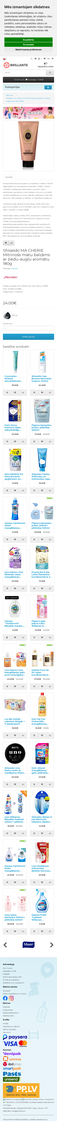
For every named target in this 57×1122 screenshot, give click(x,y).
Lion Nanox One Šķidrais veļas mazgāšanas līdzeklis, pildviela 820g (15, 577)
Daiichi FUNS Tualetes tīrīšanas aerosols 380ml (41, 919)
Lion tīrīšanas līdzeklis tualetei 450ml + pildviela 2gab (14, 821)
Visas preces (8, 1010)
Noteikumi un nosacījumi (13, 983)
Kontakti (6, 991)
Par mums (7, 968)
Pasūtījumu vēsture (11, 1026)
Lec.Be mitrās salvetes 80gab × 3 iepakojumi (15, 721)
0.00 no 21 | (29, 80)
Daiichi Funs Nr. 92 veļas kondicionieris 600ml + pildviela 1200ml (41, 675)
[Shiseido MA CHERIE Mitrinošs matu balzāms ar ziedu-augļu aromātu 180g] (28, 145)
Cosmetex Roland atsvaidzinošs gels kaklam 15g (14, 380)
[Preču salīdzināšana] (49, 59)
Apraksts (9, 177)
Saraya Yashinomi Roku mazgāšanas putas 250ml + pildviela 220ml (15, 871)
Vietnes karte (8, 1016)
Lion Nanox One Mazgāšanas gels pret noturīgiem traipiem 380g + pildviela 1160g (15, 675)
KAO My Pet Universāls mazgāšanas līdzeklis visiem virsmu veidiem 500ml (41, 725)
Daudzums (7, 323)
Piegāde (6, 974)
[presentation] (5, 945)
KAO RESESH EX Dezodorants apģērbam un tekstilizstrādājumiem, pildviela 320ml (18, 479)
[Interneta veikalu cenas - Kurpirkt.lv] (37, 1099)
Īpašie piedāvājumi (11, 1013)
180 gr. (15, 315)
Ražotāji (6, 1007)
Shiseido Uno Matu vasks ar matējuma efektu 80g (15, 772)
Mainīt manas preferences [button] (28, 49)
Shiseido (14, 268)
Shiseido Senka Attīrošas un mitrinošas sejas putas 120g (41, 478)
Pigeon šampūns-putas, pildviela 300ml (42, 427)
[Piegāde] (35, 59)
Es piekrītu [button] (28, 39)
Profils (5, 1023)
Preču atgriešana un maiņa (14, 994)
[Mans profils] (40, 59)
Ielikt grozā (28, 336)
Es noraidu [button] (28, 44)
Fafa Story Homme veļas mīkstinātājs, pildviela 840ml (14, 429)
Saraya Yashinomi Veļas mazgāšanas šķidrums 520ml (15, 527)
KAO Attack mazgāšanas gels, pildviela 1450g (40, 772)
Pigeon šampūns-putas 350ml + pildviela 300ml (42, 525)
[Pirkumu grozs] (52, 59)
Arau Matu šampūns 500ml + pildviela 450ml (15, 917)
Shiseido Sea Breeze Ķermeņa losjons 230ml (41, 378)
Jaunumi (7, 1032)
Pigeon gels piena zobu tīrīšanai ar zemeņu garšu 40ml (40, 626)
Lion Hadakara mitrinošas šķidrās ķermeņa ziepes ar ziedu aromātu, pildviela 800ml (41, 872)
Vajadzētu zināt (9, 971)
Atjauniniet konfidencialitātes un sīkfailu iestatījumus (25, 1119)
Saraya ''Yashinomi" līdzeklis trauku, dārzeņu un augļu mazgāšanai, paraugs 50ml (15, 627)
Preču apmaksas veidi (12, 977)
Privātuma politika (11, 980)
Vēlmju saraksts (9, 1029)
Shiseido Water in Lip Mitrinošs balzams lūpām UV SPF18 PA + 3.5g (42, 822)
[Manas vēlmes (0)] (45, 59)
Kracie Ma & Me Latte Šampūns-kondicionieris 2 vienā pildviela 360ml (41, 577)
